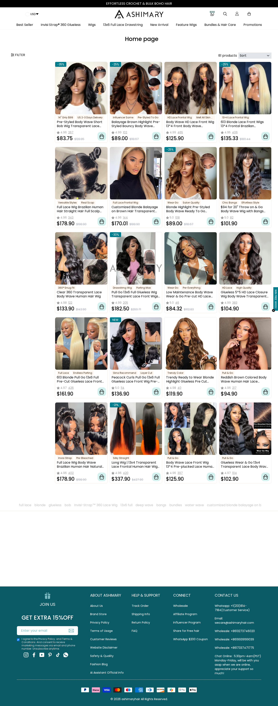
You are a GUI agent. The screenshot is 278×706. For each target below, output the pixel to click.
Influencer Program (187, 622)
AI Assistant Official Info (107, 673)
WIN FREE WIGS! (276, 299)
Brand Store (98, 614)
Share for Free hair (186, 631)
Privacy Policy (99, 622)
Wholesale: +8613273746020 (235, 631)
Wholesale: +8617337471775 (234, 648)
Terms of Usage (101, 631)
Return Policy (141, 622)
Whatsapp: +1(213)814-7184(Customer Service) (232, 608)
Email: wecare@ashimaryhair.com (234, 620)
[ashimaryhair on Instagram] (26, 654)
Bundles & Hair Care (220, 24)
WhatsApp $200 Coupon (190, 639)
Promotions (252, 24)
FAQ (134, 631)
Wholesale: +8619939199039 (234, 639)
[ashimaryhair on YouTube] (41, 654)
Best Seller (24, 24)
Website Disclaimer (103, 648)
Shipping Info (141, 614)
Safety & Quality (102, 656)
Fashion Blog (99, 664)
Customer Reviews (103, 639)
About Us (96, 606)
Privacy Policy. (47, 639)
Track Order (140, 606)
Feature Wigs (186, 24)
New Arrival (159, 24)
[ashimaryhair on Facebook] (34, 654)
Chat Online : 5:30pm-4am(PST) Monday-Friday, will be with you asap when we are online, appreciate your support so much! (238, 664)
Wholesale (180, 606)
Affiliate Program (185, 614)
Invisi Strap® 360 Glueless (61, 24)
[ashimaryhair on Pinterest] (49, 654)
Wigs (92, 24)
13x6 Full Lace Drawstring (123, 24)
